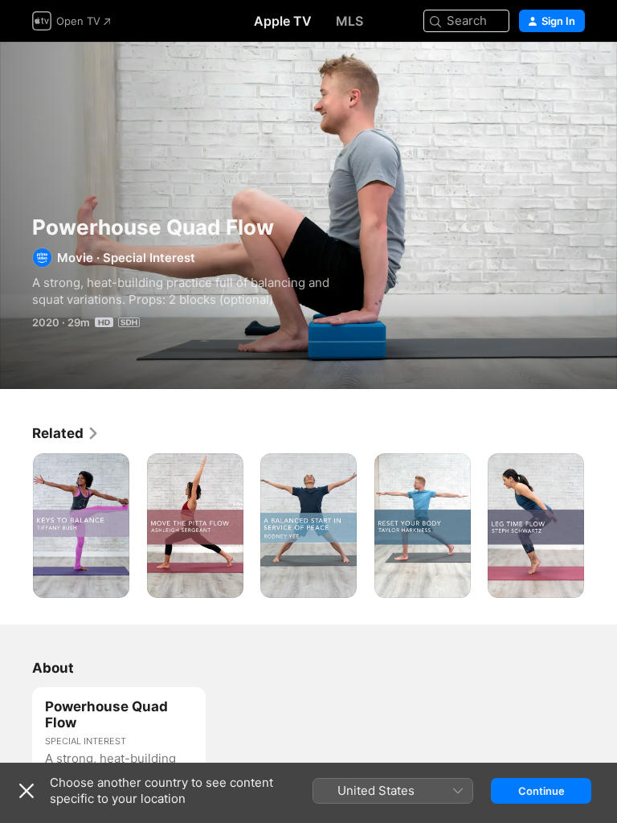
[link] (66, 433)
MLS (349, 21)
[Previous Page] (16, 525)
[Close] (26, 791)
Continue (541, 790)
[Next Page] (601, 525)
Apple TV (283, 21)
